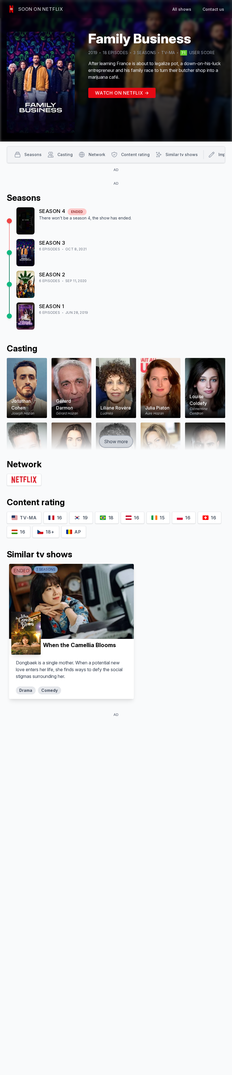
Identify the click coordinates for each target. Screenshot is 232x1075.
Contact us (213, 9)
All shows (181, 9)
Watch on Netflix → (122, 93)
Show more (116, 441)
